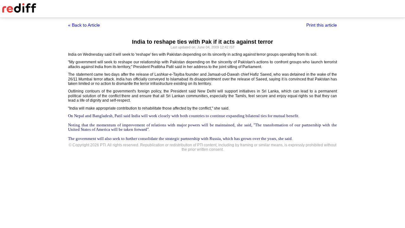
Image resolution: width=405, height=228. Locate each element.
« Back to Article (84, 25)
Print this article (321, 25)
